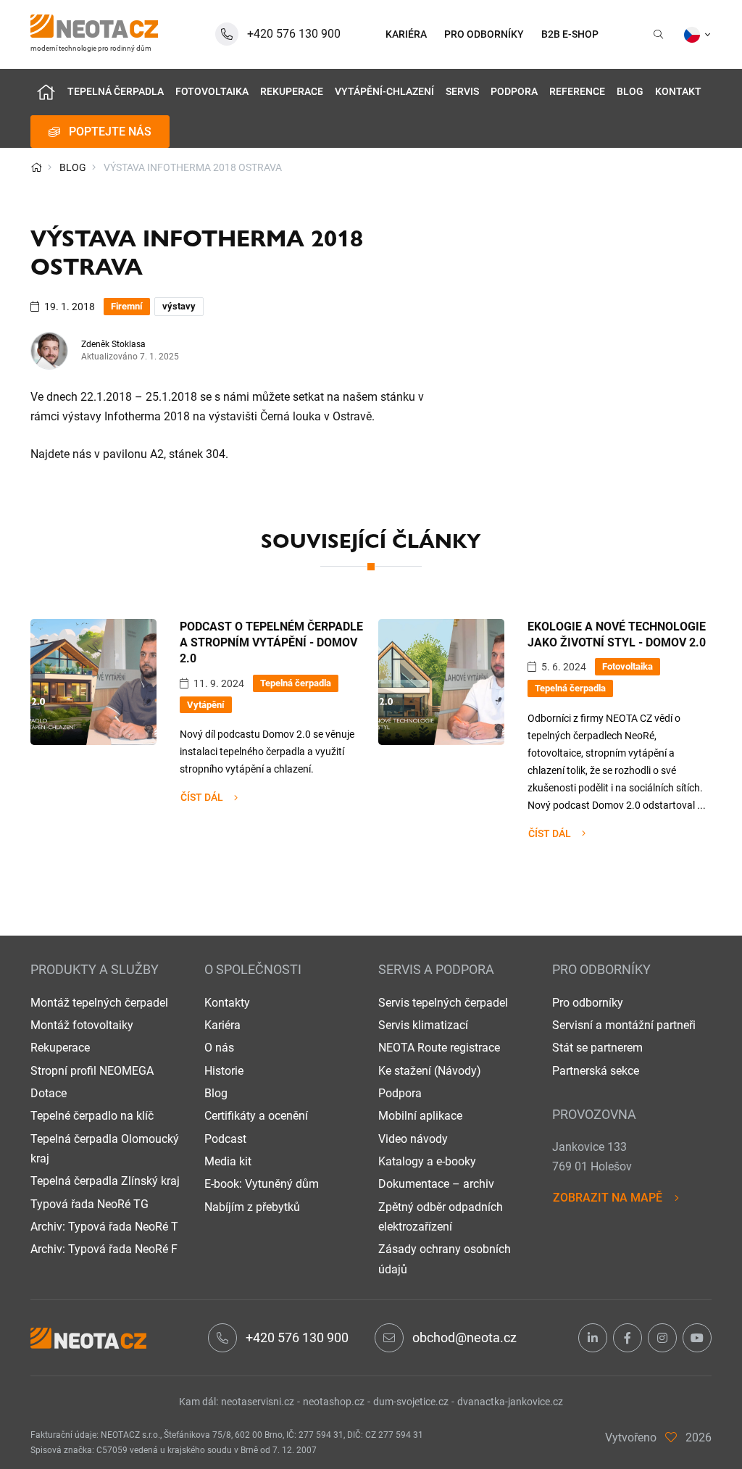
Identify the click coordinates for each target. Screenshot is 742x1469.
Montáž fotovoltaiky (81, 1025)
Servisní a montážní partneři (624, 1025)
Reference (577, 92)
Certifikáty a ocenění (256, 1116)
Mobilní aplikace (420, 1116)
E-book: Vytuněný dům (261, 1184)
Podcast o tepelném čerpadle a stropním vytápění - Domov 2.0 (271, 643)
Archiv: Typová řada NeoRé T (104, 1226)
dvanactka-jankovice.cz (510, 1401)
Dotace (48, 1093)
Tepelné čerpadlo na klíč (92, 1116)
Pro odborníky (587, 1003)
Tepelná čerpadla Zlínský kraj (105, 1181)
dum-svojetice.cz (411, 1401)
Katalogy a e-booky (427, 1161)
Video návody (413, 1139)
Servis (462, 92)
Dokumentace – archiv (436, 1184)
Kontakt (678, 92)
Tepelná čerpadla (115, 92)
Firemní (127, 306)
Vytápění (206, 704)
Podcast (225, 1139)
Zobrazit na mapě (607, 1197)
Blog (630, 92)
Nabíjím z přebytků (252, 1207)
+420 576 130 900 (297, 1337)
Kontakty (227, 1003)
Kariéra (222, 1025)
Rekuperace (291, 92)
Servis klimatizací (423, 1025)
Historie (223, 1071)
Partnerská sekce (595, 1071)
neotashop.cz (333, 1401)
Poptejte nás (110, 131)
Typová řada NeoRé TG (89, 1204)
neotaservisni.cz (257, 1401)
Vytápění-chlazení (384, 92)
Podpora (514, 92)
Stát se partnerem (597, 1047)
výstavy (179, 306)
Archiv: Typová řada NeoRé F (104, 1249)
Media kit (227, 1161)
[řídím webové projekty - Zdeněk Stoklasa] (671, 1437)
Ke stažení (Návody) (429, 1071)
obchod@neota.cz (464, 1337)
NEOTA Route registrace (439, 1047)
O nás (219, 1047)
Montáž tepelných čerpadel (99, 1003)
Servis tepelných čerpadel (443, 1003)
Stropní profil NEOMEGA (92, 1071)
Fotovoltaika (212, 92)
